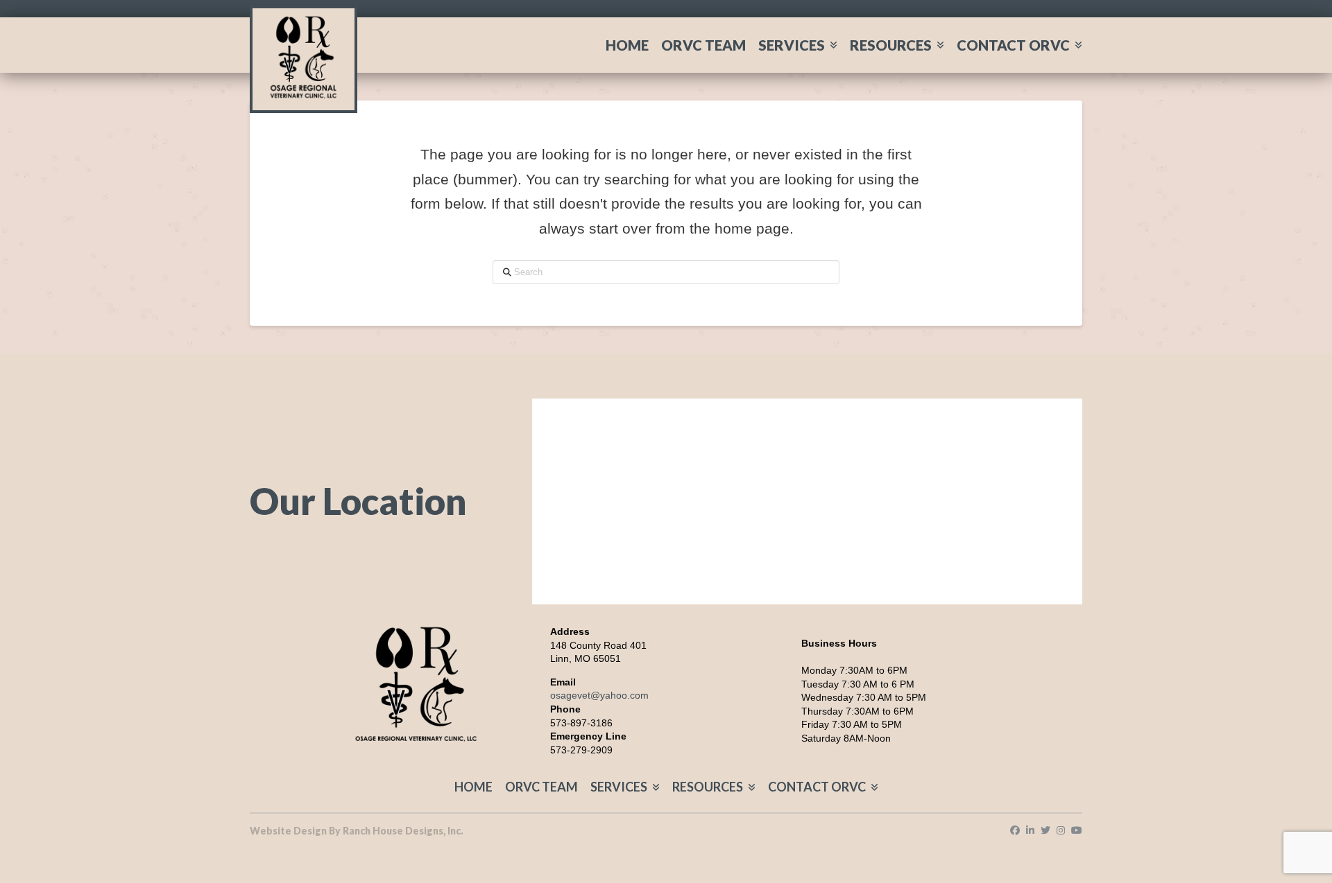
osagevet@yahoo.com (599, 695)
